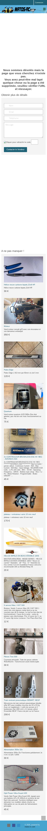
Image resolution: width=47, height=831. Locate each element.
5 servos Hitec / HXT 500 (14, 605)
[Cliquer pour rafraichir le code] (17, 142)
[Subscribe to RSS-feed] (8, 825)
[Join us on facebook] (13, 825)
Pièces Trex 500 (10, 657)
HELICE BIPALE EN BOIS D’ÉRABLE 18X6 (21, 556)
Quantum (8, 411)
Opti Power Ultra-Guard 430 (15, 793)
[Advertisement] (23, 39)
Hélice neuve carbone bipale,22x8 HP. (19, 285)
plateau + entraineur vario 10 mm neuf (20, 514)
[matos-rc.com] (19, 10)
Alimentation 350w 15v (13, 750)
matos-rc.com (30, 827)
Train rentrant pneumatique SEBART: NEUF (22, 700)
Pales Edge (8, 370)
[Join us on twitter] (18, 825)
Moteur (7, 326)
